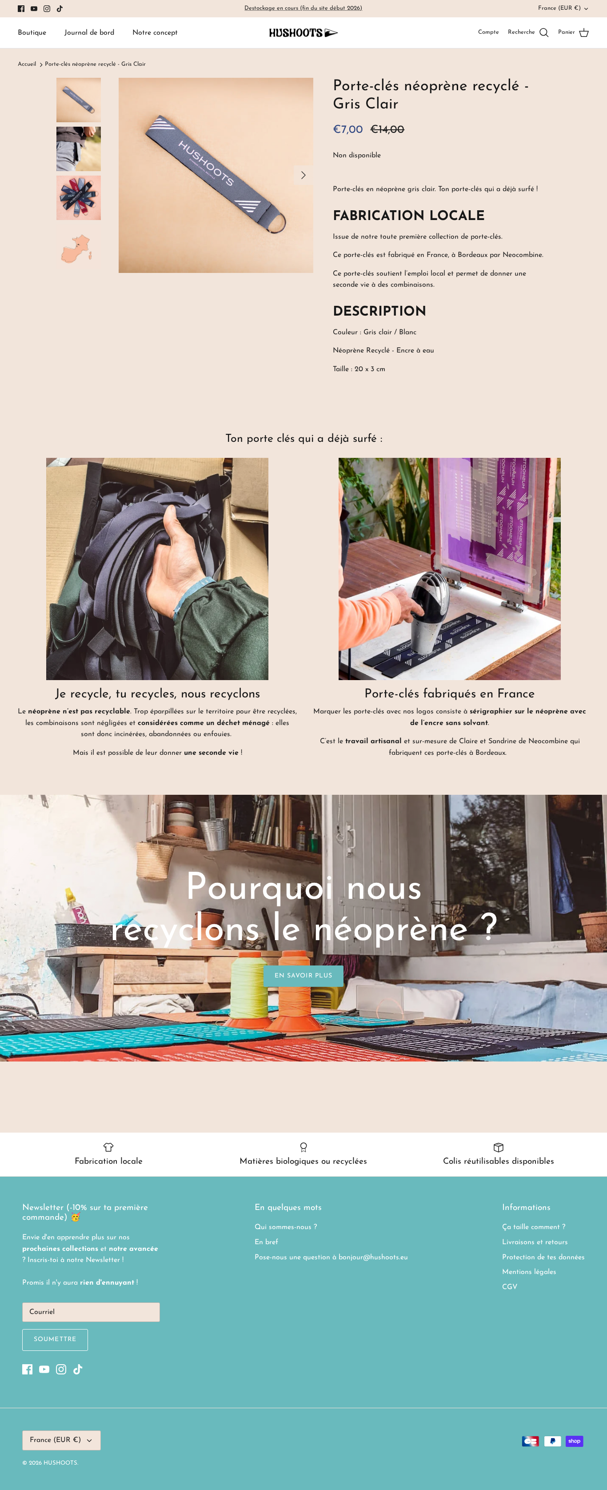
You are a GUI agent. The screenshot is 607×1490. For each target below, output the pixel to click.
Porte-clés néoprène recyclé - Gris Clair (95, 65)
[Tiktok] (59, 8)
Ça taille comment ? (533, 1227)
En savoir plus (304, 976)
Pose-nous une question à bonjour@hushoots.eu (331, 1257)
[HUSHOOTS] (303, 33)
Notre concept (155, 32)
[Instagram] (47, 8)
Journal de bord (89, 32)
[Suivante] (303, 175)
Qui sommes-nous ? (286, 1227)
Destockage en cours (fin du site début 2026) (303, 8)
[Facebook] (21, 8)
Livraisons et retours (535, 1242)
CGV (510, 1287)
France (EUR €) (559, 8)
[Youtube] (34, 8)
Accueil (27, 65)
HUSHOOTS (60, 1463)
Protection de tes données (543, 1257)
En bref (266, 1242)
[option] (216, 175)
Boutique (32, 32)
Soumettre (55, 1339)
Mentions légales (529, 1272)
